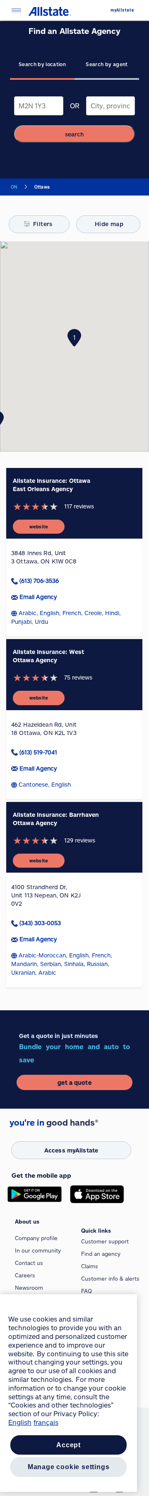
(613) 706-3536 (39, 580)
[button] (74, 338)
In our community (38, 1250)
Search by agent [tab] (106, 64)
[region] (68, 1393)
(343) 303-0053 (40, 922)
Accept (68, 1444)
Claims (89, 1266)
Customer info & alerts (110, 1278)
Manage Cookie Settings (69, 1466)
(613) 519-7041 (38, 752)
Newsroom (29, 1287)
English (19, 1422)
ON (14, 186)
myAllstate (122, 10)
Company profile (36, 1238)
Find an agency (100, 1253)
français (46, 1422)
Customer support (105, 1241)
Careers (25, 1275)
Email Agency (38, 596)
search (74, 134)
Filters (43, 223)
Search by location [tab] (42, 64)
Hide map (109, 223)
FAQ (86, 1291)
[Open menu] (16, 10)
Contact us (29, 1263)
